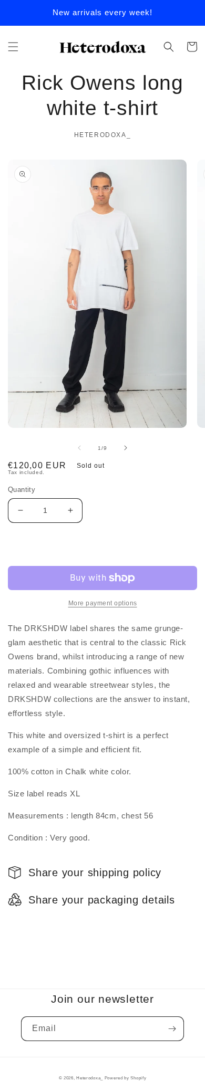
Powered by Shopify (126, 1077)
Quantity (21, 489)
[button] (13, 46)
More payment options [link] (102, 603)
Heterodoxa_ (90, 1077)
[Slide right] (125, 447)
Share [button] (31, 926)
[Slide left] (79, 447)
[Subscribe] (171, 1028)
